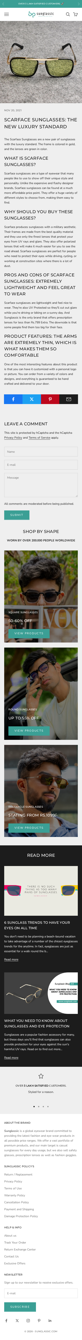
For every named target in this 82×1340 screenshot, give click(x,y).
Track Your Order (15, 1243)
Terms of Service (39, 438)
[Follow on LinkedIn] (50, 1321)
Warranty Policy (14, 1195)
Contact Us (11, 1256)
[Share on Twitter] (32, 399)
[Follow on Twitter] (17, 1321)
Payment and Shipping (19, 1209)
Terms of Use (13, 1188)
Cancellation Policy (16, 1202)
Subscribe (20, 1307)
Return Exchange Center (20, 1250)
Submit (16, 515)
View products (29, 633)
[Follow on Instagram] (28, 1321)
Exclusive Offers (14, 1263)
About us (10, 1236)
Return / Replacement (18, 1175)
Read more (11, 959)
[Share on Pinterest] (50, 399)
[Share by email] (69, 399)
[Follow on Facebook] (6, 1321)
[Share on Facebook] (13, 399)
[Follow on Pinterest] (39, 1321)
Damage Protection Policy (21, 1216)
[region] (41, 1086)
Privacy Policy (13, 438)
